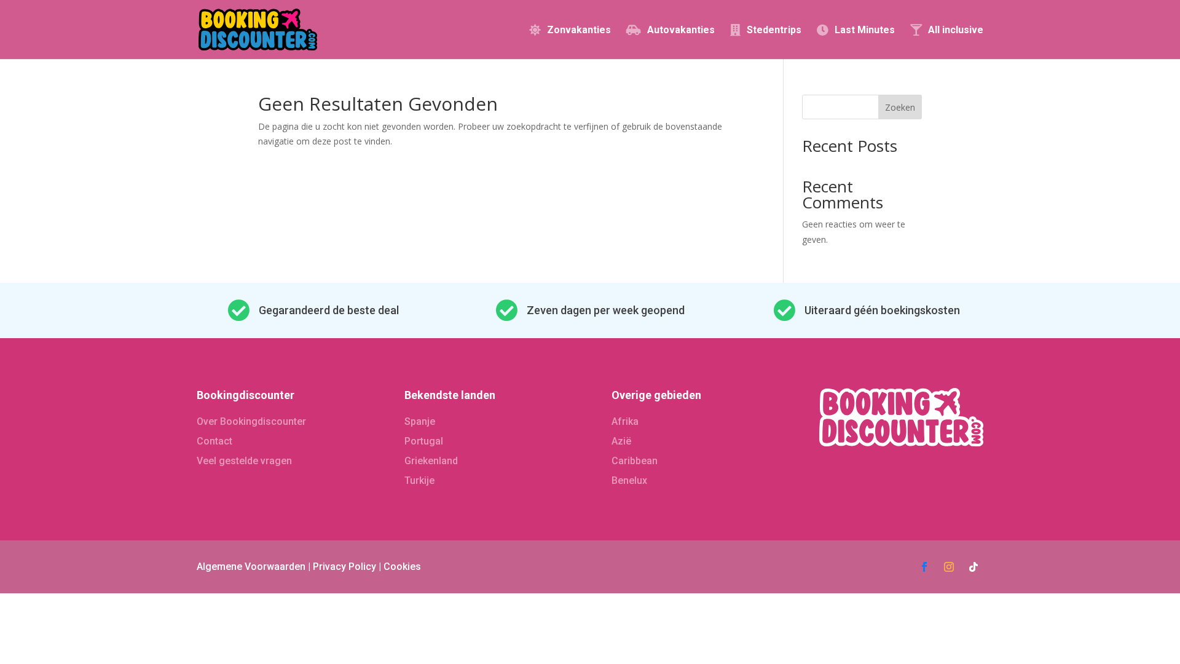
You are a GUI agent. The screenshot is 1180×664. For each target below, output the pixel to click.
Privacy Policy (344, 566)
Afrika (625, 421)
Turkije (419, 480)
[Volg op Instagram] (949, 567)
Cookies (402, 566)
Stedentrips (774, 30)
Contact (214, 441)
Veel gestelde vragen (244, 461)
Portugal (423, 441)
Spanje (419, 421)
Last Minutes (865, 30)
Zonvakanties (579, 30)
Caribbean (635, 461)
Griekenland (431, 461)
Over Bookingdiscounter (251, 421)
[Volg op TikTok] (973, 567)
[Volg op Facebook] (924, 567)
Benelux (629, 480)
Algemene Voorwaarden (251, 566)
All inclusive (955, 30)
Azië (621, 441)
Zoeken (900, 107)
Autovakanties (681, 30)
